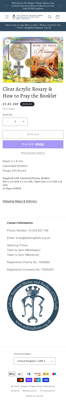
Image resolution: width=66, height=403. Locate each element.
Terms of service (34, 396)
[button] (7, 17)
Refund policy (30, 390)
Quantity (7, 114)
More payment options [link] (33, 152)
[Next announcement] (59, 6)
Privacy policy (47, 390)
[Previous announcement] (6, 6)
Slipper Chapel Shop (31, 386)
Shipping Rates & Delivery (20, 201)
